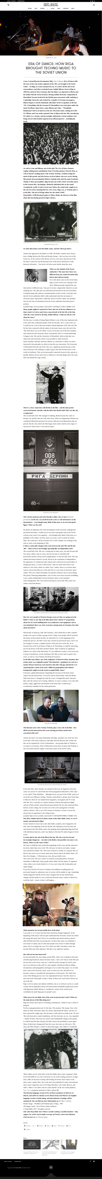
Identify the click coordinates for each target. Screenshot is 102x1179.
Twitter (92, 1)
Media (72, 8)
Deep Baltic (18, 1167)
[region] (51, 382)
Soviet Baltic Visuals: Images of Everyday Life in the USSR (68, 1152)
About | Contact (11, 1)
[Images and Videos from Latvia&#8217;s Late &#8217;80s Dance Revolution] (32, 1144)
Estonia (30, 8)
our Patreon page (41, 1117)
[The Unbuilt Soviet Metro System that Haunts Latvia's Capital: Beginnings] (50, 1144)
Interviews (65, 8)
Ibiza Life (26, 1090)
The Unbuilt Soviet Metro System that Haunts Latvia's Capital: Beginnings (49, 1153)
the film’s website (65, 1101)
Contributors (20, 1)
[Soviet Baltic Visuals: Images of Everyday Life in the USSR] (69, 1144)
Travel (58, 8)
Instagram (94, 1)
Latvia (35, 8)
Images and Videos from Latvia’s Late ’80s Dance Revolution (30, 1152)
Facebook (90, 1)
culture (52, 8)
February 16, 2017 (51, 57)
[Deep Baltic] (51, 4)
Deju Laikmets (58, 81)
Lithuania (42, 8)
